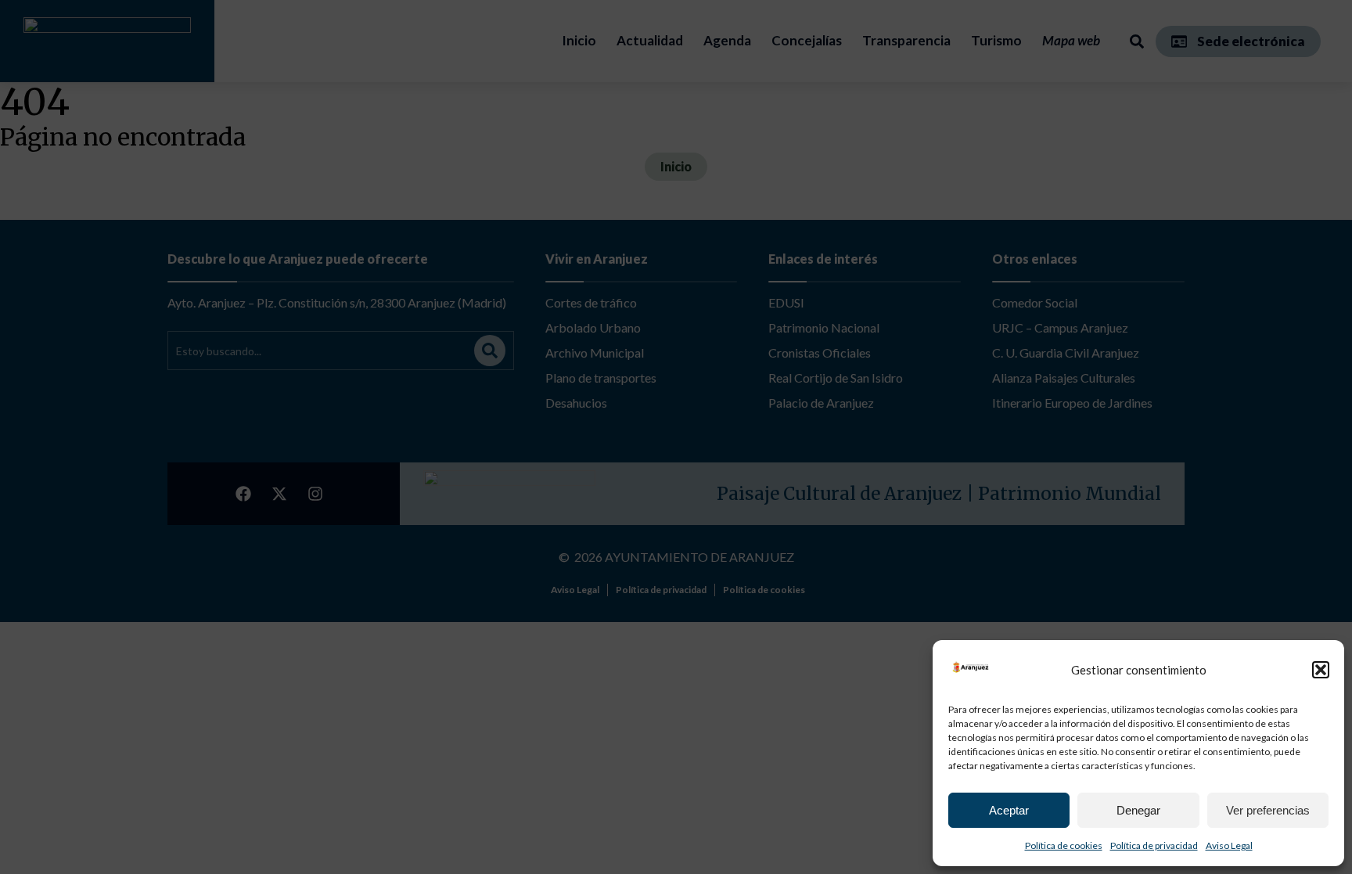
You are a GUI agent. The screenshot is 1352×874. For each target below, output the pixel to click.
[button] (1321, 670)
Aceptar (1009, 810)
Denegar (1138, 810)
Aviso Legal (1229, 845)
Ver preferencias (1268, 810)
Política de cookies (1063, 845)
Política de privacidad (1154, 845)
